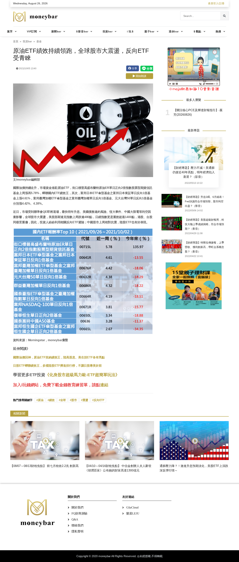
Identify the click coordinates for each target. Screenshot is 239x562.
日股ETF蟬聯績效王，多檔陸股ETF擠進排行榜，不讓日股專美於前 (57, 365)
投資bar (108, 31)
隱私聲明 (77, 531)
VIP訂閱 (32, 31)
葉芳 (10, 31)
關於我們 (77, 507)
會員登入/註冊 (216, 3)
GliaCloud (132, 507)
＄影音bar (82, 31)
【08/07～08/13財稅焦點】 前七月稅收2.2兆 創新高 (44, 465)
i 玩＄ (130, 31)
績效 (52, 400)
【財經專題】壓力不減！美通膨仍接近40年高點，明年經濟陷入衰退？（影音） (194, 172)
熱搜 (218, 31)
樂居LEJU (132, 513)
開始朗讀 (140, 75)
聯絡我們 (77, 525)
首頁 (15, 41)
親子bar (149, 31)
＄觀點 (197, 31)
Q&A (75, 519)
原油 (41, 400)
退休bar (174, 31)
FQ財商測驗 (79, 513)
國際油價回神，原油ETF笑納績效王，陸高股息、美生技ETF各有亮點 (59, 357)
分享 (134, 68)
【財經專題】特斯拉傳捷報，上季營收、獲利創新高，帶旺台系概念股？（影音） (204, 247)
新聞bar (56, 31)
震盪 (85, 400)
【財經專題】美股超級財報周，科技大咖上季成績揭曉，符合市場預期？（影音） (204, 224)
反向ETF (99, 400)
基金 (39, 41)
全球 (63, 400)
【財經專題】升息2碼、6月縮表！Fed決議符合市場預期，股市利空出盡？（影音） (204, 201)
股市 (74, 400)
